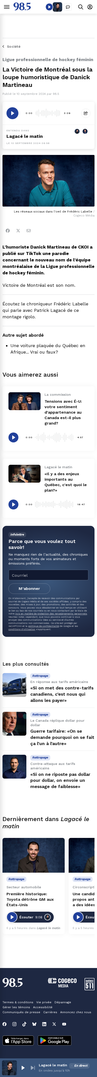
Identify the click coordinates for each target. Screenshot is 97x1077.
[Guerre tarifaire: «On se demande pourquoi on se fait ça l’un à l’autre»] (14, 724)
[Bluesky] (34, 1024)
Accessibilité (42, 1007)
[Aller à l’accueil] (22, 9)
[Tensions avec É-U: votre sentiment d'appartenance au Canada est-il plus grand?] (24, 401)
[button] (23, 1068)
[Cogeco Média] (62, 986)
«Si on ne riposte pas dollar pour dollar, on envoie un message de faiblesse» (60, 780)
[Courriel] (28, 230)
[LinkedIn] (44, 1024)
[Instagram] (14, 1024)
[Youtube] (64, 1024)
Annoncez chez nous (75, 1012)
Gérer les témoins (16, 1007)
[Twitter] (18, 230)
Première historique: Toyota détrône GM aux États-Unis (30, 899)
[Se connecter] (90, 7)
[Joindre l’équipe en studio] (68, 7)
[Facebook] (7, 230)
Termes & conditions (17, 1002)
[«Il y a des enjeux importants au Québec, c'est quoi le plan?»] (24, 474)
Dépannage (62, 1002)
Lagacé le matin (24, 136)
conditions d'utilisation (21, 629)
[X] (54, 1024)
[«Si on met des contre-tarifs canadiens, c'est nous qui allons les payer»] (14, 685)
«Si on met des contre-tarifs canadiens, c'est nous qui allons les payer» (62, 694)
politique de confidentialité (43, 626)
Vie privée (43, 1002)
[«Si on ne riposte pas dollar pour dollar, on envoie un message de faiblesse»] (14, 767)
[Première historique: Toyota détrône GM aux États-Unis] (33, 855)
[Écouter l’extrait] (12, 113)
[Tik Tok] (24, 1024)
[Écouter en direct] (49, 7)
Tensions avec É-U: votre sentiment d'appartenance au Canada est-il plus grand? (63, 412)
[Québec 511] (90, 989)
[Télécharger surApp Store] (18, 1041)
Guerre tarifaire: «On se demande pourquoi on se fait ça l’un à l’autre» (62, 737)
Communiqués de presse (21, 1012)
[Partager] (86, 113)
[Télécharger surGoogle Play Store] (54, 1041)
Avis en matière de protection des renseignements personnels (51, 613)
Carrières (50, 1012)
